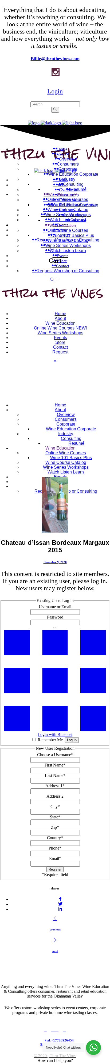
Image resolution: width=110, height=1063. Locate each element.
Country (55, 837)
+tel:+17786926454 (59, 1040)
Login (55, 91)
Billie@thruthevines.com (55, 58)
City (55, 806)
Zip (55, 827)
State (55, 817)
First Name (55, 765)
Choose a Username (55, 754)
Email (55, 858)
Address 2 (55, 796)
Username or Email (55, 606)
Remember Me (50, 739)
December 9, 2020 (55, 562)
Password (55, 617)
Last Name (55, 775)
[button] (55, 1060)
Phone (55, 848)
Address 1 (55, 786)
